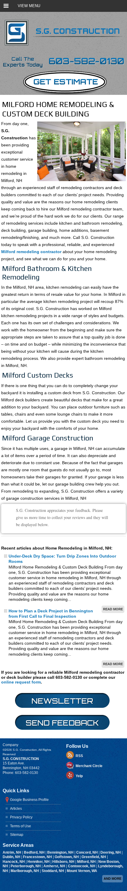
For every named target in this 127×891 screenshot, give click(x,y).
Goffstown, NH (67, 857)
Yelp (79, 776)
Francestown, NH (38, 857)
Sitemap (16, 835)
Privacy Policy (21, 817)
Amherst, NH (54, 866)
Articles (16, 809)
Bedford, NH (34, 852)
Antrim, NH (12, 852)
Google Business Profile (29, 800)
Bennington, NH (60, 852)
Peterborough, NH (26, 866)
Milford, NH (87, 862)
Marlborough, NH (25, 871)
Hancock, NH (14, 862)
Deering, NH (111, 852)
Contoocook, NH (82, 866)
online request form (21, 682)
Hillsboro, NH (63, 862)
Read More (113, 609)
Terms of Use (20, 826)
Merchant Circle (89, 766)
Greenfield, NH (94, 857)
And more (112, 878)
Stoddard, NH (53, 871)
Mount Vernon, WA (82, 871)
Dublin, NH (12, 857)
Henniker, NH (39, 862)
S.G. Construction (21, 759)
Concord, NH (87, 852)
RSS (79, 756)
